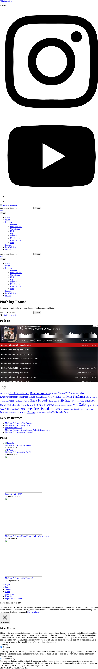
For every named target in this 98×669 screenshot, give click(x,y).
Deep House (29, 396)
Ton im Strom (40, 412)
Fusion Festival (23, 401)
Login (7, 585)
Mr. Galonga (15, 238)
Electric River (46, 397)
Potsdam (47, 409)
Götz (59, 401)
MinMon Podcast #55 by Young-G (19, 432)
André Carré (4, 393)
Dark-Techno (75, 393)
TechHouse (21, 412)
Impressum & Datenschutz (15, 598)
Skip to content (6, 1)
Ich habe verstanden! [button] (18, 612)
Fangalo (13, 224)
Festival (87, 397)
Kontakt (8, 596)
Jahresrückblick (5, 405)
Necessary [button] (4, 644)
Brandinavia (53, 393)
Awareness (9, 594)
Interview (90, 400)
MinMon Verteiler (9, 315)
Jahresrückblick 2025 (13, 428)
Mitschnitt (58, 405)
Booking (8, 222)
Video (49, 412)
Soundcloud (78, 409)
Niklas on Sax (11, 409)
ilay (11, 233)
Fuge (16, 401)
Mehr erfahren (33, 612)
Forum (7, 587)
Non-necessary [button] (6, 656)
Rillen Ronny (15, 240)
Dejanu (38, 397)
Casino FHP (64, 393)
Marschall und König (23, 404)
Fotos (11, 400)
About (7, 592)
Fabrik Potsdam (59, 397)
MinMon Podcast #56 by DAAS (18, 425)
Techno (31, 412)
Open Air (23, 408)
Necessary (7, 647)
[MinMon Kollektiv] (8, 205)
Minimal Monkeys (44, 404)
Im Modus (80, 401)
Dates (7, 220)
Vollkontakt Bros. (60, 412)
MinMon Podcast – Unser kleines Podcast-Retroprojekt (27, 430)
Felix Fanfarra (16, 227)
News (7, 217)
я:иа (12, 243)
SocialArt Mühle (68, 409)
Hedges (13, 231)
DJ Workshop (10, 247)
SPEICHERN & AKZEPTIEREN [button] (14, 668)
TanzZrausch (12, 412)
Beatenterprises (40, 393)
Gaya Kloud (15, 229)
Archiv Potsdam (19, 393)
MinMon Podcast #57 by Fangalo (18, 423)
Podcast (8, 245)
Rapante (58, 408)
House (73, 401)
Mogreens (14, 236)
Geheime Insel (52, 401)
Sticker (8, 589)
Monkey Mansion (66, 405)
